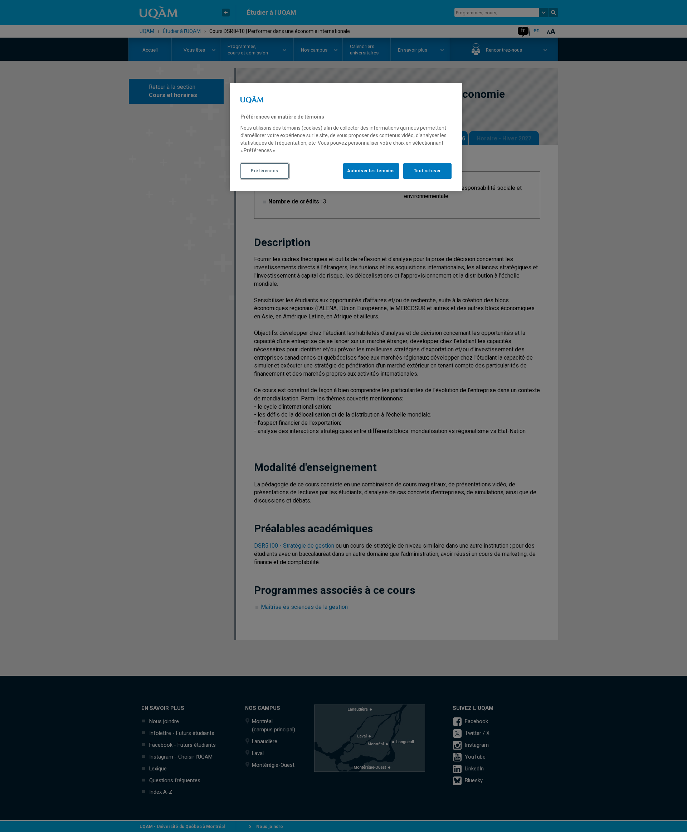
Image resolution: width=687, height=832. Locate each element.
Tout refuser (427, 170)
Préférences (264, 170)
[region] (346, 137)
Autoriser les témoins (371, 170)
